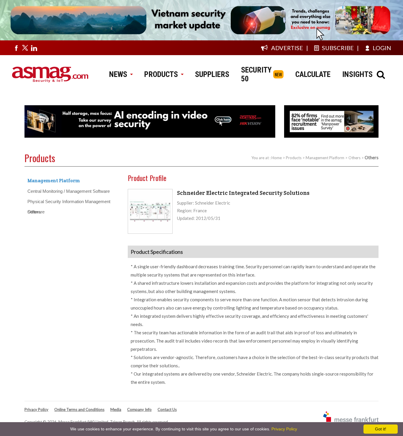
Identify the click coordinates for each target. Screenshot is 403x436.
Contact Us (167, 409)
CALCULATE (312, 74)
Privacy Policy (36, 409)
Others (354, 157)
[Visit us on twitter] (25, 48)
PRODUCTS (161, 74)
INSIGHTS (357, 74)
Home (276, 157)
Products (294, 157)
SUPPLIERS (212, 74)
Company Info (139, 409)
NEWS (118, 74)
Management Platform (325, 157)
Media (115, 409)
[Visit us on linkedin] (34, 47)
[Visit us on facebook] (16, 47)
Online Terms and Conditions (79, 409)
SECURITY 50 (256, 74)
